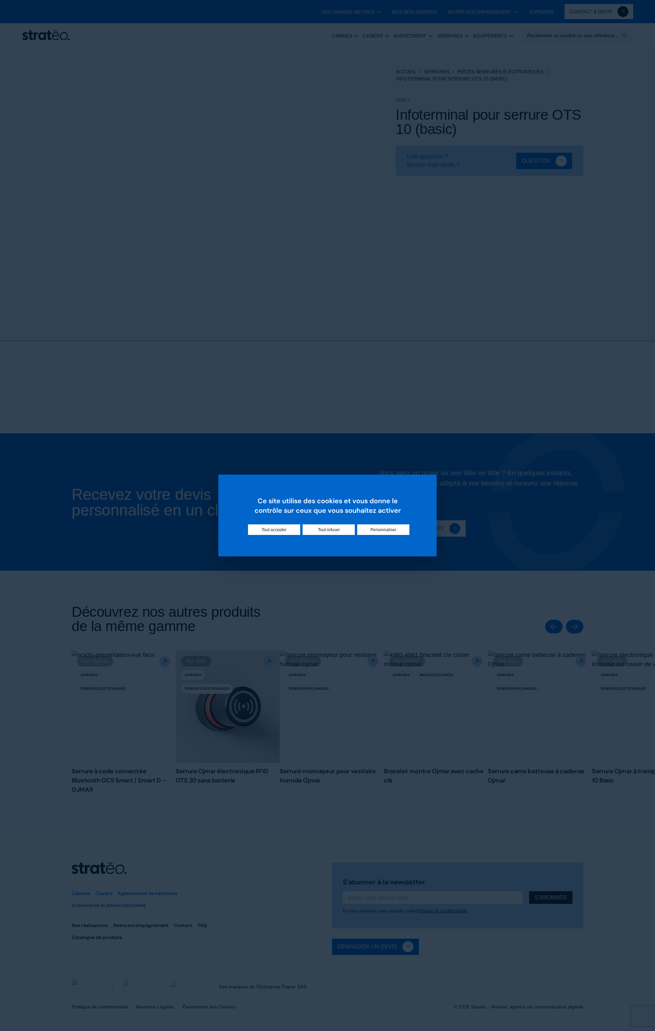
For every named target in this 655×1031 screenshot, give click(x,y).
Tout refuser (329, 529)
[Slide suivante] (574, 626)
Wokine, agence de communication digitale (537, 1007)
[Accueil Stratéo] (46, 35)
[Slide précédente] (554, 626)
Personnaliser (383, 529)
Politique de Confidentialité (442, 911)
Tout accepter (274, 529)
